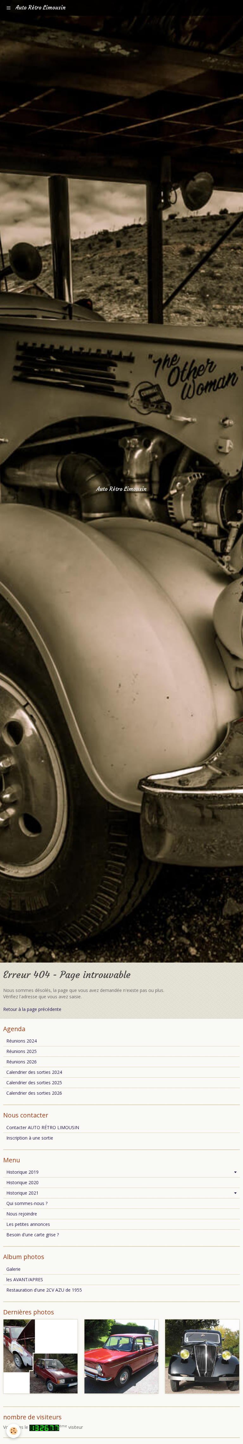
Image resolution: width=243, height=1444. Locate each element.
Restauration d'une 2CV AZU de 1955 (44, 1290)
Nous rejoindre (21, 1214)
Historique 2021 (22, 1193)
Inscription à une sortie (29, 1138)
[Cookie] (13, 1431)
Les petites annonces (28, 1224)
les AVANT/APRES (24, 1279)
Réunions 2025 (21, 1051)
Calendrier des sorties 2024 (34, 1072)
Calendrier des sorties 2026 (34, 1093)
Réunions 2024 (21, 1041)
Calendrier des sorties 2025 (34, 1083)
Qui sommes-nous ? (26, 1203)
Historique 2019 (22, 1172)
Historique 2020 (22, 1182)
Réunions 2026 (21, 1062)
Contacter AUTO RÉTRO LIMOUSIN (42, 1127)
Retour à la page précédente (32, 1009)
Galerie (13, 1269)
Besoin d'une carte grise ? (32, 1235)
